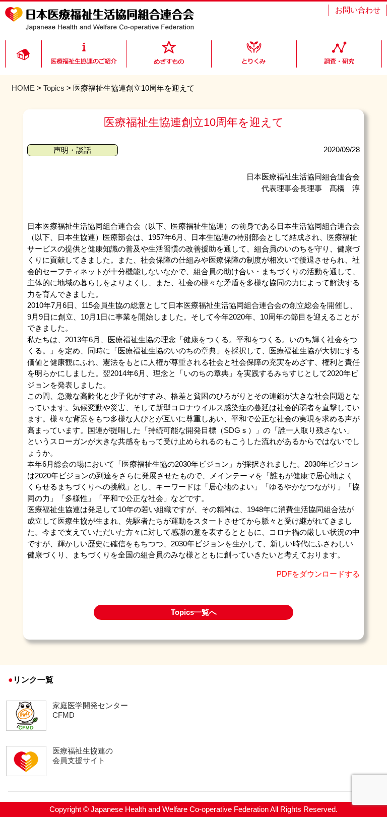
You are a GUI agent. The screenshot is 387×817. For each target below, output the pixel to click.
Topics (53, 88)
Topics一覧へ (194, 612)
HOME (23, 88)
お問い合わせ (357, 10)
